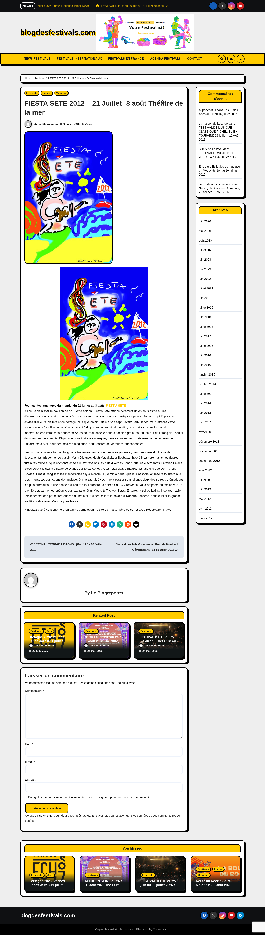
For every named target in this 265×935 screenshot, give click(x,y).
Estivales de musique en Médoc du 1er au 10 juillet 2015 (219, 170)
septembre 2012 (209, 460)
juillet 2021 (206, 288)
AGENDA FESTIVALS (165, 58)
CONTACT (194, 58)
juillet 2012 (206, 479)
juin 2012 (205, 489)
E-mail (30, 761)
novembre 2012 (209, 451)
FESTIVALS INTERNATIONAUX (79, 58)
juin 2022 (205, 278)
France (46, 93)
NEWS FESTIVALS (37, 58)
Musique (61, 93)
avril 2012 (205, 508)
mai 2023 (205, 269)
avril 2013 (205, 422)
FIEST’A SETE (116, 405)
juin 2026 (205, 221)
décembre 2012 (209, 441)
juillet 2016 (206, 345)
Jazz (49, 631)
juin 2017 (205, 336)
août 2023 (205, 240)
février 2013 (206, 432)
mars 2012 (206, 518)
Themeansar (161, 929)
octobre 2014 (207, 384)
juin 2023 (205, 259)
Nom (29, 744)
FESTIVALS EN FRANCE (125, 58)
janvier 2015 (207, 374)
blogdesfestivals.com (57, 32)
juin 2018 (205, 317)
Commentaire (34, 690)
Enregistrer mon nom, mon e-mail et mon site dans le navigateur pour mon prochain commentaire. (90, 797)
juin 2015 (205, 365)
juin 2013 (205, 412)
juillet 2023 (206, 250)
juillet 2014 (206, 393)
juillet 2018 (206, 307)
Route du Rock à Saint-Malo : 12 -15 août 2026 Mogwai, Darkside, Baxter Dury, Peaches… (215, 887)
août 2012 (205, 470)
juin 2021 (205, 298)
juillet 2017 (206, 326)
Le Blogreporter (48, 123)
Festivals (31, 93)
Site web (30, 779)
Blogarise (142, 929)
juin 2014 (205, 403)
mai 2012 (205, 499)
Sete (89, 123)
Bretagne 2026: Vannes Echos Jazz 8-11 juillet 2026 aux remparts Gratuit (49, 641)
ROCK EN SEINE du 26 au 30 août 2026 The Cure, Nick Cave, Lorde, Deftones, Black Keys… (105, 887)
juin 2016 (205, 355)
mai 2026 (205, 230)
